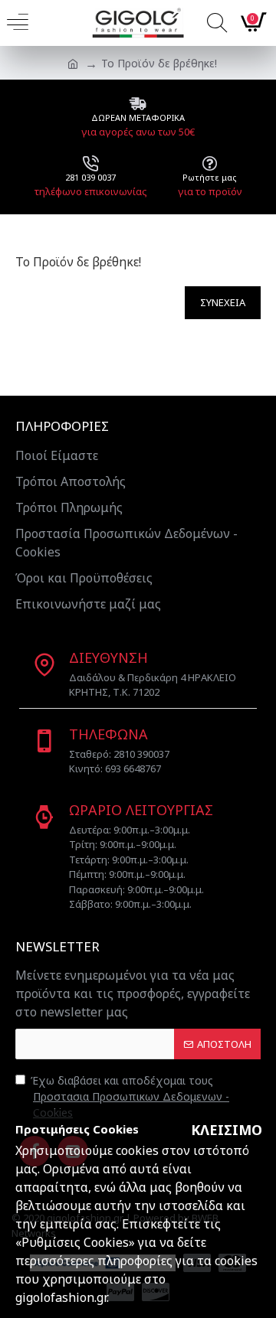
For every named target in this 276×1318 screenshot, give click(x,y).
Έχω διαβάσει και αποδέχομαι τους (130, 1096)
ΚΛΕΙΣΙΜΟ (226, 1130)
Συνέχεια (222, 302)
